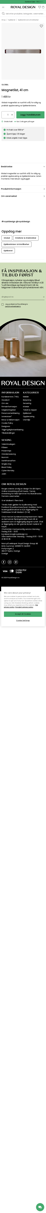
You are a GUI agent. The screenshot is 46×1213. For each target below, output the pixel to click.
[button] (39, 7)
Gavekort (6, 400)
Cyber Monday (8, 470)
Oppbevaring (28, 416)
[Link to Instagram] (10, 562)
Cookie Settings (23, 621)
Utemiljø (26, 420)
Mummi (5, 457)
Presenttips (6, 451)
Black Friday (7, 467)
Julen (4, 474)
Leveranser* (7, 416)
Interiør (26, 406)
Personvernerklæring (11, 413)
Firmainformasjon (9, 406)
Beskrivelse (6, 166)
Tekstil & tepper (30, 410)
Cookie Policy (7, 423)
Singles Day (6, 464)
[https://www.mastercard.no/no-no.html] (11, 571)
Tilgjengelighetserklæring (12, 430)
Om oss (5, 403)
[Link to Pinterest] (16, 562)
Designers (6, 426)
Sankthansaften (9, 461)
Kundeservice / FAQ (10, 397)
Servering (27, 403)
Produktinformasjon (11, 188)
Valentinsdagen (8, 444)
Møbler (26, 397)
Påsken (5, 447)
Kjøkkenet (27, 413)
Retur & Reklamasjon (11, 420)
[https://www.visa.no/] (5, 571)
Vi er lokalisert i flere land (12, 500)
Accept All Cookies (23, 614)
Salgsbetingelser (9, 410)
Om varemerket (9, 196)
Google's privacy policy (24, 607)
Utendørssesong (9, 454)
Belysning (27, 400)
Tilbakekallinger (8, 433)
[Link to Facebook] (4, 562)
